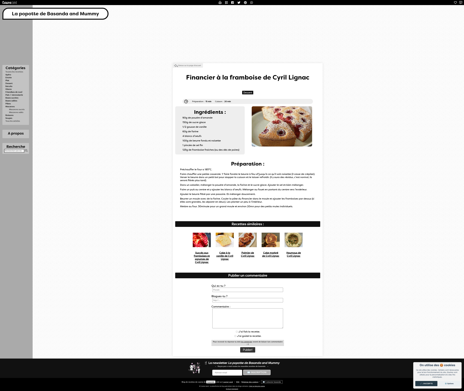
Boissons (9, 115)
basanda (210, 382)
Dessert (9, 83)
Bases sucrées (11, 98)
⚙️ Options (449, 383)
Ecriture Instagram (232, 389)
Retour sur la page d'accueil (189, 65)
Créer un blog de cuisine (257, 386)
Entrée (8, 77)
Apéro (8, 74)
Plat (7, 80)
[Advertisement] (232, 41)
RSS (237, 382)
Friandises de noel (13, 92)
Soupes (8, 118)
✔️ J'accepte (426, 383)
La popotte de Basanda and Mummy (55, 13)
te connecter (246, 342)
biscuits (8, 86)
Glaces (8, 89)
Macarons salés (16, 112)
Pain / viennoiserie (14, 95)
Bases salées (11, 100)
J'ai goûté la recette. (248, 336)
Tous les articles (12, 121)
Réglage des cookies (250, 382)
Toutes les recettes (14, 71)
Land (227, 382)
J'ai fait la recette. (249, 331)
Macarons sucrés (17, 109)
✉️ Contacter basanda (272, 382)
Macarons (10, 106)
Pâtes (8, 103)
